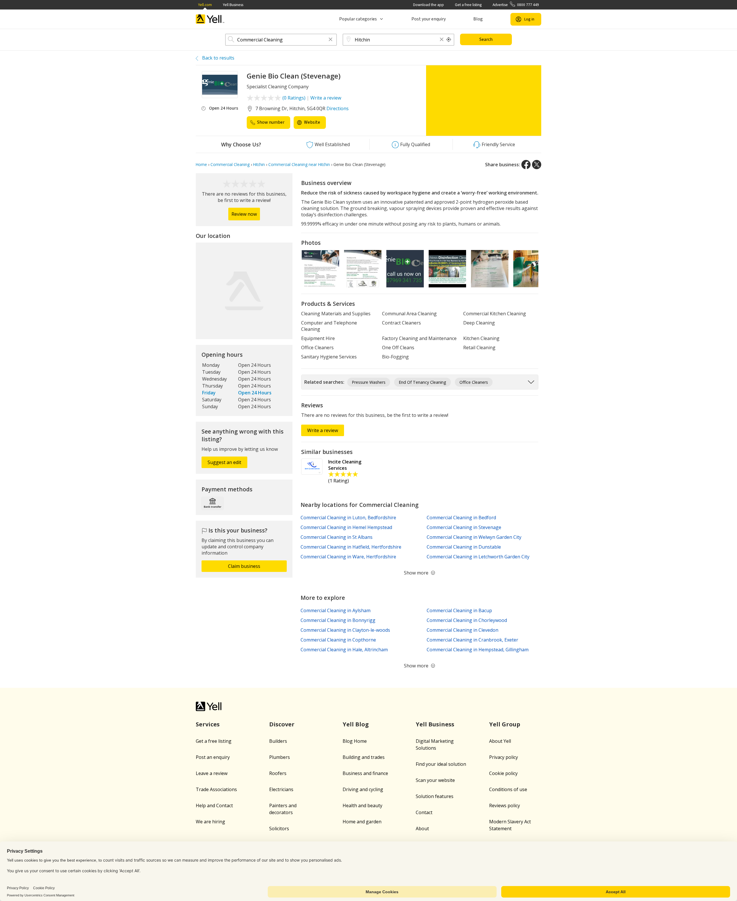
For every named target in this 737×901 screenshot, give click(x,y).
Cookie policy (503, 773)
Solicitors (279, 828)
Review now (244, 214)
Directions (337, 108)
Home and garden (362, 821)
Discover (282, 724)
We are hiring (210, 821)
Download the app (428, 4)
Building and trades (364, 757)
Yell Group (504, 724)
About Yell (500, 741)
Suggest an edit (224, 462)
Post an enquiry (213, 757)
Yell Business (233, 4)
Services (208, 724)
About (422, 828)
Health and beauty (362, 805)
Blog (478, 19)
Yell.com (205, 4)
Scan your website (435, 780)
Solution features (434, 796)
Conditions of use (508, 789)
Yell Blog (356, 724)
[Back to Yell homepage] (210, 19)
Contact (424, 812)
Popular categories (358, 19)
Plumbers (279, 757)
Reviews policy (504, 805)
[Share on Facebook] (526, 164)
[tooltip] (448, 39)
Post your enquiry (428, 19)
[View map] (244, 291)
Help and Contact (214, 805)
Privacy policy (503, 757)
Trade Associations (216, 789)
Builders (278, 741)
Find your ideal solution (441, 764)
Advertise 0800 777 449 (516, 4)
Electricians (281, 789)
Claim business (244, 566)
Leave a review (211, 773)
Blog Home (355, 741)
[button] (330, 40)
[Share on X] (536, 164)
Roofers (277, 773)
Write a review (325, 98)
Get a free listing (468, 4)
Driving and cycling (363, 789)
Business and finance (365, 773)
